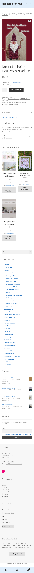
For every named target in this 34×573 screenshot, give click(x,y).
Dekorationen (7, 364)
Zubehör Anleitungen (9, 317)
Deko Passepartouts (9, 342)
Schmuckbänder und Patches (12, 356)
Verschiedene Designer (12, 300)
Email (3, 428)
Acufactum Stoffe (9, 353)
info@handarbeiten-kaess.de (14, 464)
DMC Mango (9, 306)
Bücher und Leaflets (17, 13)
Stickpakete (7, 312)
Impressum (5, 519)
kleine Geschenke (13, 104)
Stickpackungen (8, 334)
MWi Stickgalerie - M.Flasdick (14, 295)
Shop (9, 13)
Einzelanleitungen (9, 309)
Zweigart (8, 292)
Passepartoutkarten (9, 345)
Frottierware (7, 339)
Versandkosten (17, 82)
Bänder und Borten (9, 359)
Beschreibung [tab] (6, 112)
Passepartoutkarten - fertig (11, 323)
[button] (29, 21)
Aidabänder (7, 328)
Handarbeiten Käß (12, 3)
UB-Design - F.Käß (11, 275)
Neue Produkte (8, 267)
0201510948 (10, 462)
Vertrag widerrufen (7, 526)
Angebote (6, 270)
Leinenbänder (7, 325)
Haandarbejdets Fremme (12, 289)
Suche (17, 570)
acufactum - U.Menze (11, 281)
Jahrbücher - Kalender (12, 287)
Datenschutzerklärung (8, 513)
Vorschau (6, 264)
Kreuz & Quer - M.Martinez (13, 284)
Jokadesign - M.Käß (11, 303)
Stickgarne (7, 331)
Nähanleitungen (8, 337)
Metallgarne (7, 348)
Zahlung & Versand (7, 510)
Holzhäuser (5, 104)
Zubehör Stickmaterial (10, 362)
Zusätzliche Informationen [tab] (9, 117)
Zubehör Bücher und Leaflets (12, 314)
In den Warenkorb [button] (8, 190)
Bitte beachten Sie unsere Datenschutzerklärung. (17, 434)
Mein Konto (5, 570)
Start (5, 13)
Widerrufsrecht (6, 522)
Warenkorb (26, 569)
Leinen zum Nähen (9, 351)
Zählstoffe (7, 320)
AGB (3, 516)
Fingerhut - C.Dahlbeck (12, 278)
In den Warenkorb (16, 90)
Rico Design (9, 298)
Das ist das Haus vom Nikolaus (17, 102)
